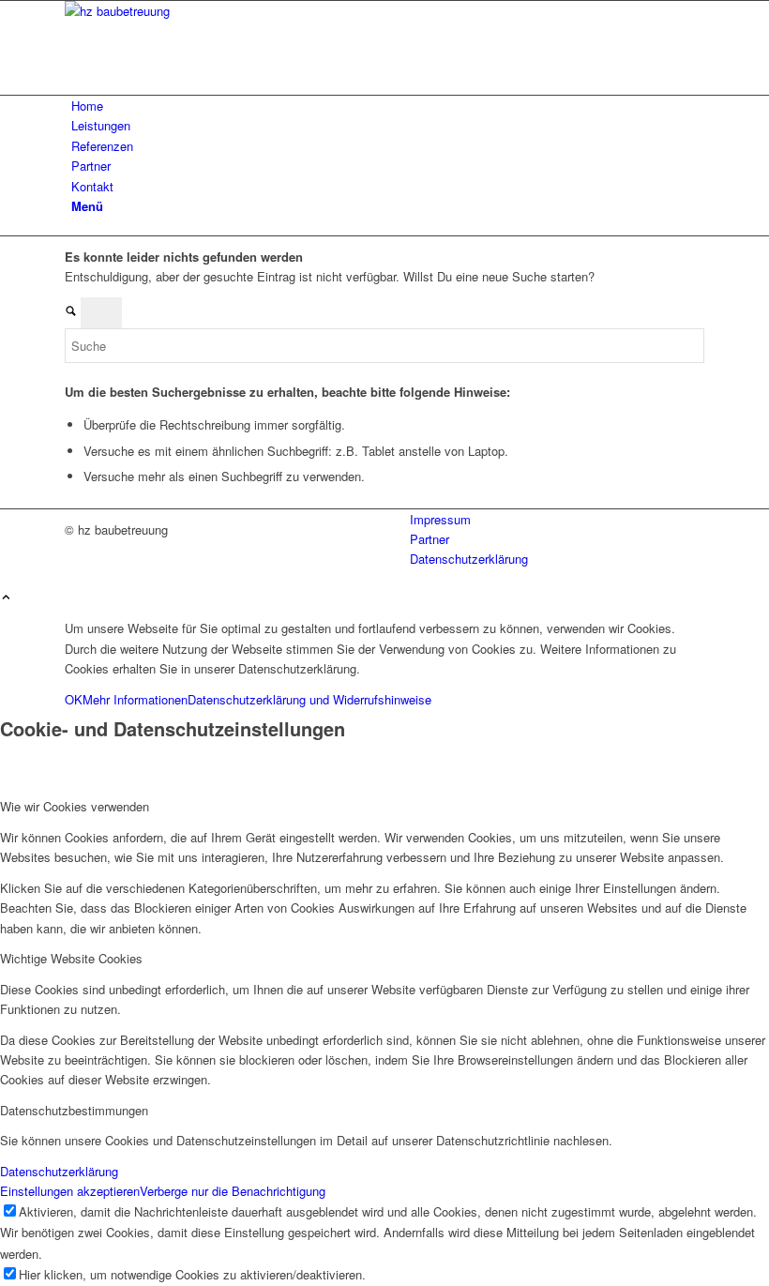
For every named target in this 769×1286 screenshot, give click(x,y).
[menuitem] (387, 105)
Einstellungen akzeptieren (70, 1191)
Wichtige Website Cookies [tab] (71, 958)
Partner (429, 539)
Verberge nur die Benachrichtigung (232, 1191)
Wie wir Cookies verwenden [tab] (74, 806)
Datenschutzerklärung (469, 558)
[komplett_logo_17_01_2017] (205, 11)
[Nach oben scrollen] (6, 598)
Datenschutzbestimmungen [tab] (74, 1110)
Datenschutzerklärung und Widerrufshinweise (309, 699)
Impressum (440, 519)
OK (74, 699)
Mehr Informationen (135, 699)
